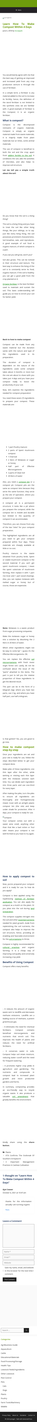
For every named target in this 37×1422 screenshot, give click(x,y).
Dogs (5, 1390)
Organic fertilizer (10, 284)
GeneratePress (27, 1419)
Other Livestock (7, 1374)
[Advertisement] (18, 54)
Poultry (4, 1398)
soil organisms (15, 939)
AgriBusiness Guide (9, 1345)
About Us (15, 1415)
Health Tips (6, 1365)
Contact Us (31, 1415)
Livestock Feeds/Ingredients (13, 1369)
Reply (7, 1210)
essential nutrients (26, 920)
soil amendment (20, 1096)
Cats (4, 1386)
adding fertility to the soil (20, 155)
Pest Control (6, 1378)
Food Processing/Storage (11, 1361)
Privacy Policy (6, 1415)
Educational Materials (10, 1357)
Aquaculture (6, 1349)
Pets (3, 1382)
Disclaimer (23, 1415)
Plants (8, 1152)
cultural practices (11, 947)
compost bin (24, 482)
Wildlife (4, 1406)
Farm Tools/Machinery (10, 1402)
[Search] (26, 1330)
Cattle (3, 1353)
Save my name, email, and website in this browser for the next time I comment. (19, 1270)
